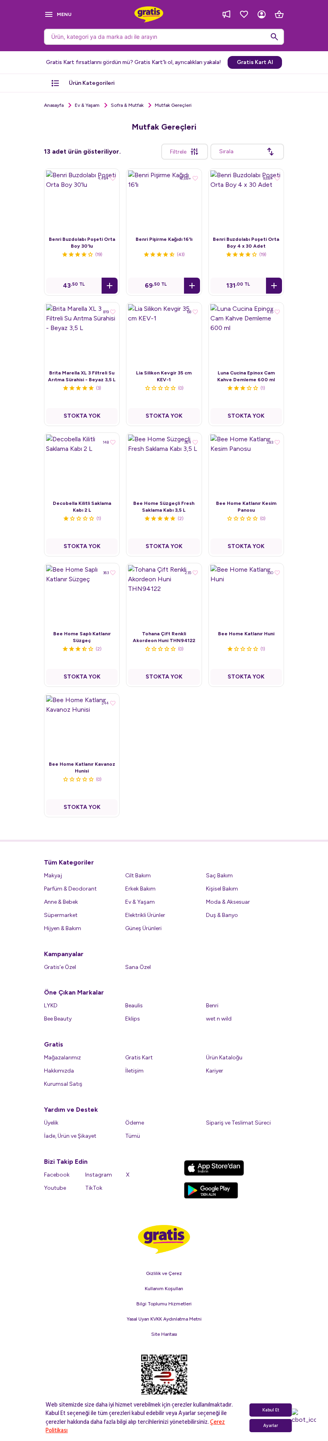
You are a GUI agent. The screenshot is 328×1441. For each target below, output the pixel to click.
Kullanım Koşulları (164, 1288)
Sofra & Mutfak (127, 105)
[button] (110, 286)
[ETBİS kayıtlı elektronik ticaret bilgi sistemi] (164, 1381)
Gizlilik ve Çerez (164, 1273)
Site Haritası (164, 1334)
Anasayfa (54, 105)
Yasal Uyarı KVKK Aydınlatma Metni (164, 1319)
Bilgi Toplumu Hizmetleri (164, 1304)
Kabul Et (270, 1410)
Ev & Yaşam (87, 105)
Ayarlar (270, 1425)
